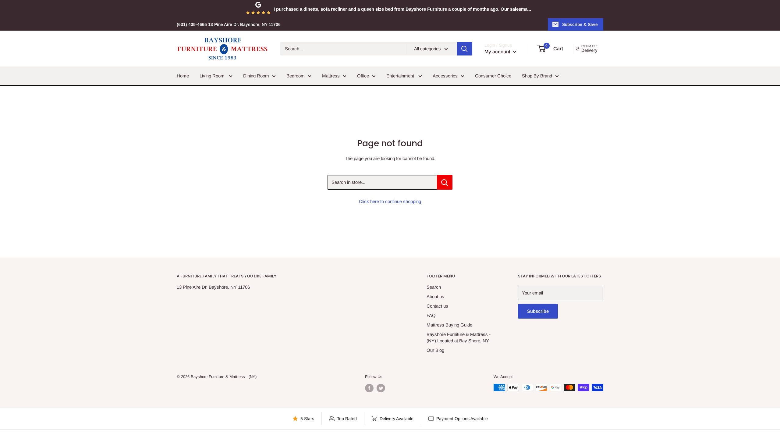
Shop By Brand (537, 75)
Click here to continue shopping (390, 201)
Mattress (331, 75)
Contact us (437, 306)
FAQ (431, 315)
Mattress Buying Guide (449, 324)
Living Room (213, 75)
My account (498, 51)
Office (363, 75)
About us (435, 296)
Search (434, 287)
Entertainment (400, 75)
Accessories (445, 75)
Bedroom (295, 75)
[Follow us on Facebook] (369, 388)
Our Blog (435, 350)
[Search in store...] (444, 182)
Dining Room (256, 75)
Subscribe (538, 311)
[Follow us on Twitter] (381, 388)
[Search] (464, 48)
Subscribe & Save (580, 24)
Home (183, 75)
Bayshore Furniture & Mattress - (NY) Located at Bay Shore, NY (459, 337)
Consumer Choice (493, 75)
